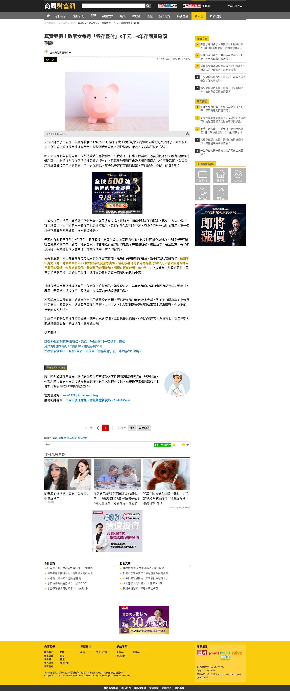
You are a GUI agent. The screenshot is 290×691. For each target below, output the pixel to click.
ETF (62, 652)
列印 (188, 444)
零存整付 (72, 438)
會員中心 (120, 652)
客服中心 (136, 652)
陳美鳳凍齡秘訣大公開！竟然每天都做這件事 (67, 496)
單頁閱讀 (144, 427)
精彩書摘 (48, 666)
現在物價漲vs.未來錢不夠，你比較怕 (143, 568)
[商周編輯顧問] (225, 657)
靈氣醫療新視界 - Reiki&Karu (110, 400)
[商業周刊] (202, 652)
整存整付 (82, 438)
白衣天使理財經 (76, 400)
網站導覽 (179, 688)
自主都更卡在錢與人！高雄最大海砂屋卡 (70, 573)
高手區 (220, 198)
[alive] (237, 652)
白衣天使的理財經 (59, 52)
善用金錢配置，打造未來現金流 (140, 588)
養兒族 (238, 180)
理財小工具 (101, 652)
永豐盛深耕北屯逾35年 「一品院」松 (67, 588)
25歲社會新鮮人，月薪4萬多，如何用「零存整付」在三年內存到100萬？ (93, 351)
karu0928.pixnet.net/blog (80, 395)
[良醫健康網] (225, 652)
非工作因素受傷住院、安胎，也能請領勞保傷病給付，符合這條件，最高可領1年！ (165, 498)
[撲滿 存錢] (117, 101)
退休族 (203, 198)
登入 (239, 6)
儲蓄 (55, 438)
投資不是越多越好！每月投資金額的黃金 (145, 573)
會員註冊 (232, 6)
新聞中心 (166, 688)
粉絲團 (206, 6)
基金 (62, 659)
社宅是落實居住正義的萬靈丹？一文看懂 (70, 568)
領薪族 (203, 180)
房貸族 (220, 180)
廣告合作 (126, 688)
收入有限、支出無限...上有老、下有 (143, 583)
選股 (82, 652)
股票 (62, 656)
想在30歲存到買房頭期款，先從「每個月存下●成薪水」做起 (84, 341)
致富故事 (48, 656)
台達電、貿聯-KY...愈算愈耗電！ (65, 578)
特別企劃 (64, 663)
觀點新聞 (48, 652)
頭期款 (62, 438)
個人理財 (48, 663)
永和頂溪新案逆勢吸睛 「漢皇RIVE (67, 583)
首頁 (51, 15)
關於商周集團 (111, 688)
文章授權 (154, 688)
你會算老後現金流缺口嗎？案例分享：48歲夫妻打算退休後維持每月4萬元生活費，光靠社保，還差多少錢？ (117, 499)
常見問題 (120, 656)
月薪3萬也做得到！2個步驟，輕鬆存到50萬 (73, 346)
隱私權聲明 (140, 688)
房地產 (47, 659)
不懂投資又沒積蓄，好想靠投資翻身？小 (145, 578)
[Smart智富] (214, 653)
